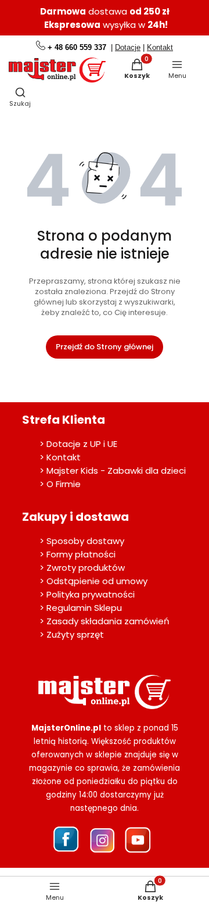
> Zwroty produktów (82, 567)
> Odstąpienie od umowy (93, 581)
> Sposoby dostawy (81, 541)
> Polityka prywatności (87, 594)
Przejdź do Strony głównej (104, 346)
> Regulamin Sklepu (80, 608)
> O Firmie (60, 484)
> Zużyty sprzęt (71, 634)
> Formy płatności (77, 554)
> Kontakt (60, 457)
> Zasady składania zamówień (104, 621)
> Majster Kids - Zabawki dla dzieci (112, 470)
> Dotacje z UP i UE (78, 444)
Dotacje (127, 47)
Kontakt (160, 47)
